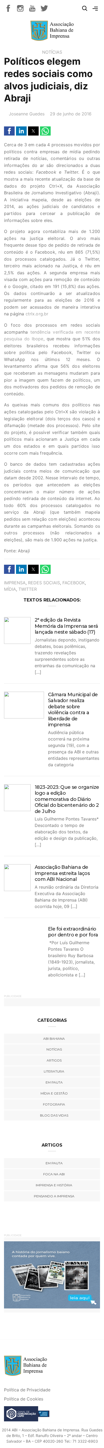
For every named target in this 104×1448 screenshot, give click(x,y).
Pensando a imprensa (54, 1196)
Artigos (54, 1060)
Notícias (52, 52)
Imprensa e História (54, 1185)
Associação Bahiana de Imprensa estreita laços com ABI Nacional (62, 873)
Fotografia (54, 1104)
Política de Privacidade (27, 1389)
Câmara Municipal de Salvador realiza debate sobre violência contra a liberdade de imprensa (73, 710)
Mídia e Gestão (54, 1093)
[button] (9, 131)
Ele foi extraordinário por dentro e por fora (73, 932)
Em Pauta (54, 1163)
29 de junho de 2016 (70, 113)
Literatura (54, 1071)
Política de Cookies (23, 1399)
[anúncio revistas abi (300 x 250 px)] (51, 1274)
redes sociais (44, 582)
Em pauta (54, 1082)
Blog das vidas (54, 1115)
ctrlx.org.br (37, 313)
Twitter (27, 589)
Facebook (73, 582)
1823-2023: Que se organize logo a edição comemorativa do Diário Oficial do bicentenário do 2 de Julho (67, 799)
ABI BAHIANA (54, 1039)
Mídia (10, 589)
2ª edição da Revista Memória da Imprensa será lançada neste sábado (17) (66, 626)
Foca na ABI (54, 1174)
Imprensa (15, 582)
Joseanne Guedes (27, 113)
